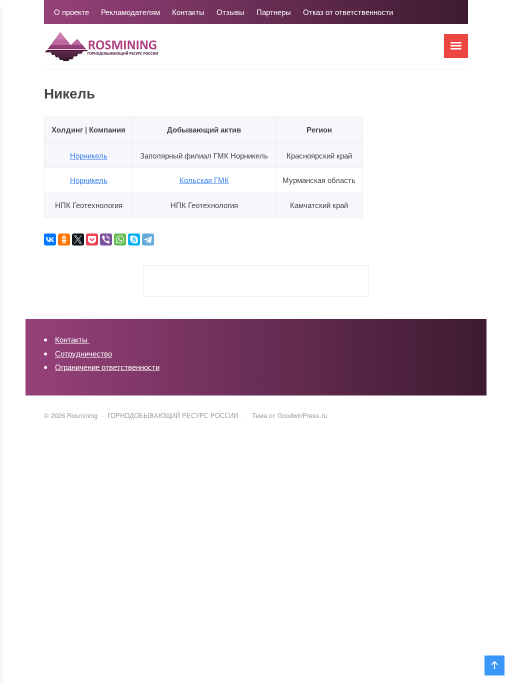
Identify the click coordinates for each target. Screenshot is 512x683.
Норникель (89, 155)
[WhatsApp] (120, 240)
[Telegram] (148, 240)
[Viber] (106, 240)
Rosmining (119, 52)
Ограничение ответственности (107, 367)
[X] (78, 240)
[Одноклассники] (64, 240)
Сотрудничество (83, 353)
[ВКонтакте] (50, 240)
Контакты (72, 339)
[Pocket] (92, 240)
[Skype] (134, 240)
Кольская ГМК (204, 179)
